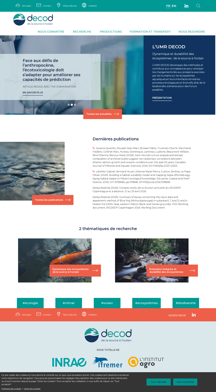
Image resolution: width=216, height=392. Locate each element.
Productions (111, 31)
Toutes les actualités (99, 114)
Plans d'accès (70, 6)
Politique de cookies (11, 389)
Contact (47, 6)
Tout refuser (158, 382)
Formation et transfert (150, 31)
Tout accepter (185, 382)
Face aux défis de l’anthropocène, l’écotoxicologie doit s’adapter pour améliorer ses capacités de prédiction (51, 70)
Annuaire (26, 6)
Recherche (82, 31)
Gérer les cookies (32, 389)
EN (174, 6)
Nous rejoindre (192, 31)
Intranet (92, 6)
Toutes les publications (49, 199)
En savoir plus (33, 92)
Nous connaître (51, 31)
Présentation (162, 97)
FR (168, 6)
